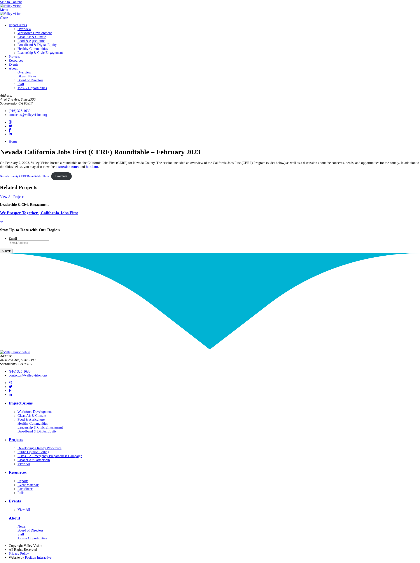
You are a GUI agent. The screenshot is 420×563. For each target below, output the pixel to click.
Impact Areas (18, 25)
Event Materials (28, 485)
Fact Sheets (25, 489)
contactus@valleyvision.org (28, 115)
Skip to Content (11, 2)
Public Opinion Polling (33, 452)
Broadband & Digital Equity (37, 45)
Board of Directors (30, 80)
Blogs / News (27, 76)
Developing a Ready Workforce (39, 448)
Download (61, 176)
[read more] (1, 221)
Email (13, 238)
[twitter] (10, 126)
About (13, 68)
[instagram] (10, 122)
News (22, 526)
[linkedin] (10, 134)
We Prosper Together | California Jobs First (39, 213)
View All (24, 464)
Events (13, 64)
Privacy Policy (19, 553)
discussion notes (67, 167)
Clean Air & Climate (32, 37)
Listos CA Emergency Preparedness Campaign (50, 456)
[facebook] (10, 130)
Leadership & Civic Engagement (40, 52)
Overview (24, 29)
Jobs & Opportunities (32, 88)
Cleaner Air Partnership (34, 460)
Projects (14, 56)
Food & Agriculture (31, 41)
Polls (21, 493)
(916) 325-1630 (19, 111)
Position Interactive (38, 557)
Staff (21, 84)
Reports (23, 481)
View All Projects (12, 197)
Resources (16, 60)
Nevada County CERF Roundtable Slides (24, 176)
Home (13, 141)
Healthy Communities (33, 49)
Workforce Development (35, 33)
